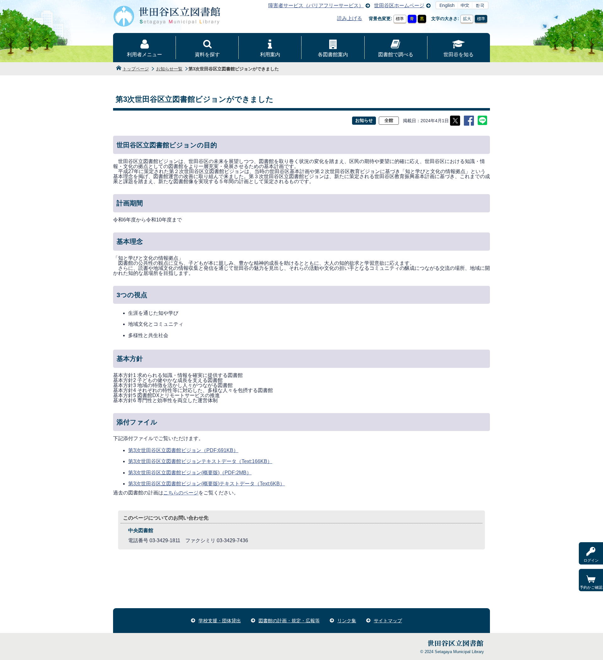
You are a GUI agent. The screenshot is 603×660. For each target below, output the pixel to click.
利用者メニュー (144, 54)
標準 (400, 18)
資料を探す (207, 54)
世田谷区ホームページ (399, 5)
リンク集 (346, 620)
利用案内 (270, 54)
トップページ (135, 68)
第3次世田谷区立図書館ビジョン (183, 450)
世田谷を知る (458, 54)
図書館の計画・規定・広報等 (289, 620)
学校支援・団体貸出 (219, 620)
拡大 (467, 18)
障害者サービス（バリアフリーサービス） (316, 5)
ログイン (591, 560)
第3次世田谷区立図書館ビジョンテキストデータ (200, 461)
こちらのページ (180, 492)
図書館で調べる (395, 54)
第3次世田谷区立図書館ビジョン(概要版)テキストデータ (206, 483)
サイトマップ (388, 620)
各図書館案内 (333, 54)
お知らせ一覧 (169, 68)
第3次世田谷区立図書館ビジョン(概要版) (190, 472)
